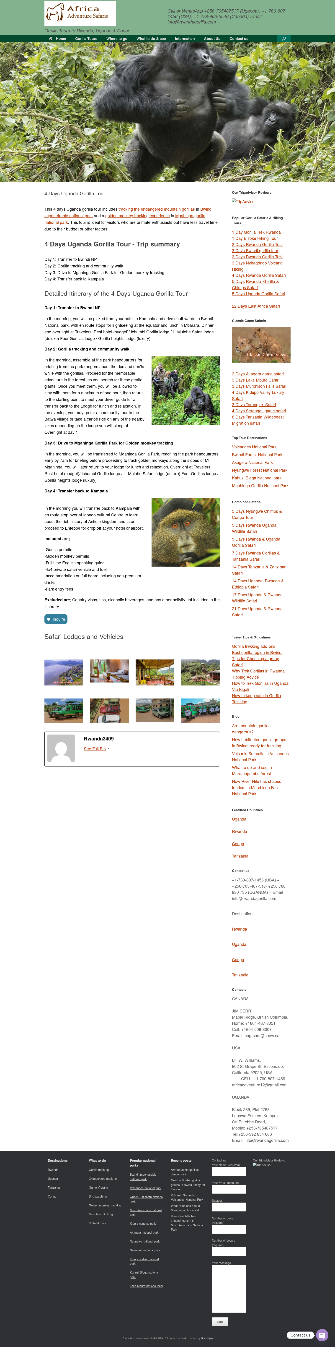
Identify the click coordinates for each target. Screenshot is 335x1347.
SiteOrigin (207, 1338)
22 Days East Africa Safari (256, 306)
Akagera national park (144, 1232)
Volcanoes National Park (254, 447)
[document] (261, 563)
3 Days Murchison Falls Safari (259, 386)
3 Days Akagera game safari (258, 374)
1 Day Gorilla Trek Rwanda (256, 232)
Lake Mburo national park (146, 1286)
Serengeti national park (145, 1250)
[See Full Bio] (108, 748)
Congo (238, 843)
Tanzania (240, 856)
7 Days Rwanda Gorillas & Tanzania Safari (256, 556)
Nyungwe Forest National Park (259, 470)
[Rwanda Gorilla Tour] (80, 13)
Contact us (238, 38)
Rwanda (239, 831)
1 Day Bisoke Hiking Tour (255, 238)
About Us (212, 38)
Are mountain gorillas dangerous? (251, 728)
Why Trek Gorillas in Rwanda (258, 671)
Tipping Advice (245, 677)
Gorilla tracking (99, 1169)
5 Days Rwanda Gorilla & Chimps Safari (255, 284)
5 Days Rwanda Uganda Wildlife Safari (254, 528)
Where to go (116, 38)
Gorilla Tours (86, 38)
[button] (284, 38)
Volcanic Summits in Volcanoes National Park (187, 1197)
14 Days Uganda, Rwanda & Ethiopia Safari (258, 584)
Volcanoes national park (145, 1188)
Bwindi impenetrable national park (143, 1176)
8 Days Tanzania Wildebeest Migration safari (258, 420)
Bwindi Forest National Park (257, 454)
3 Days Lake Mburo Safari (255, 380)
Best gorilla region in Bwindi (257, 652)
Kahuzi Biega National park (256, 478)
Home (61, 38)
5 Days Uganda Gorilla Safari (258, 293)
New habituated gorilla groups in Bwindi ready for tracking (259, 742)
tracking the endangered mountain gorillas (156, 209)
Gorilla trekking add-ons (253, 646)
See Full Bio (95, 748)
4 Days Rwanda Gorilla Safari (259, 275)
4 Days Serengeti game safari (259, 410)
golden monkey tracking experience (137, 215)
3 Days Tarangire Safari (254, 404)
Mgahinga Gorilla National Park (260, 485)
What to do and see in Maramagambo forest (252, 770)
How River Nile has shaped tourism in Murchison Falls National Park (256, 787)
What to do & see (151, 38)
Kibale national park (143, 1223)
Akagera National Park (252, 462)
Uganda (239, 819)
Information (185, 38)
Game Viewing (98, 1187)
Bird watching (98, 1196)
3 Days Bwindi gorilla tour (255, 250)
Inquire (59, 619)
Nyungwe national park (145, 1241)
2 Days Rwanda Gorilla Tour (257, 244)
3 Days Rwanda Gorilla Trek (257, 256)
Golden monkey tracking (105, 1205)
